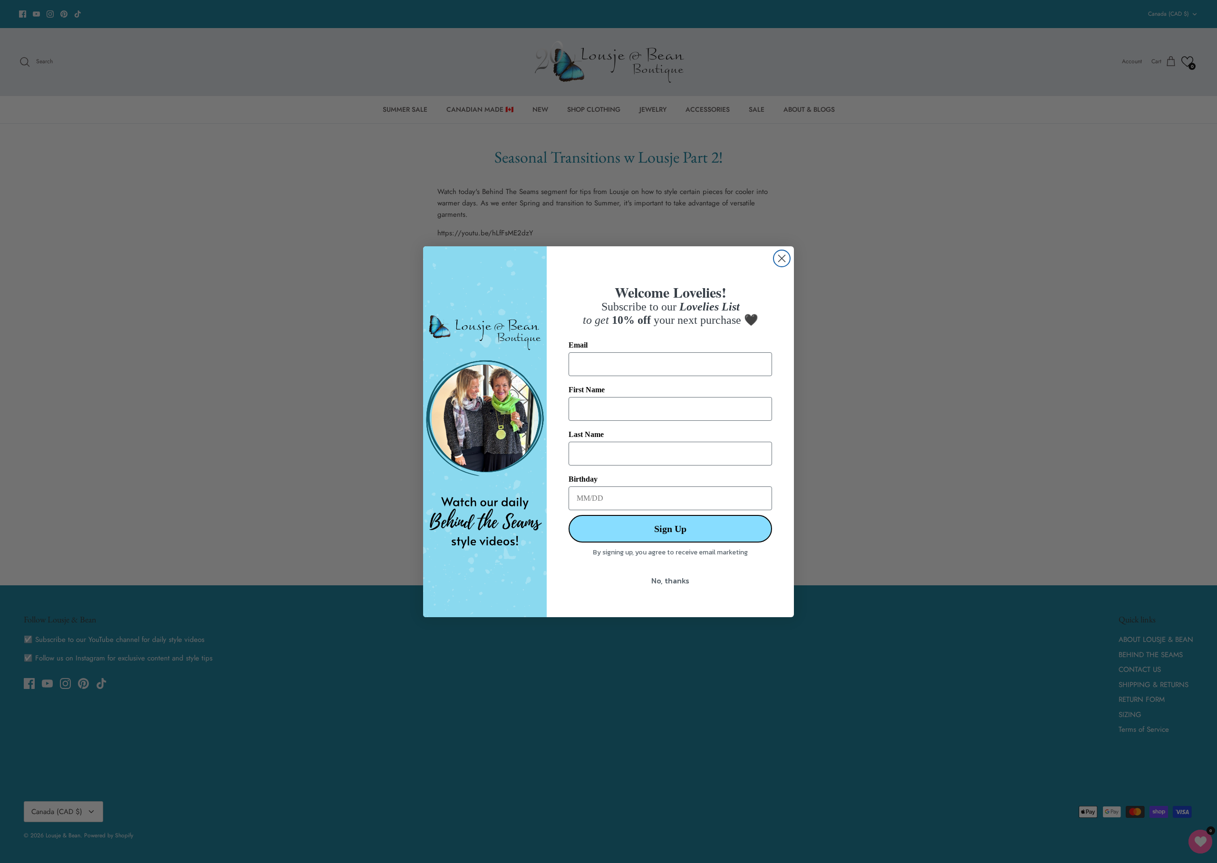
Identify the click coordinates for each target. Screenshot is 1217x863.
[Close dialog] (781, 258)
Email (578, 345)
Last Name (586, 434)
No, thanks (670, 580)
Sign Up (670, 529)
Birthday (583, 479)
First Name (587, 390)
